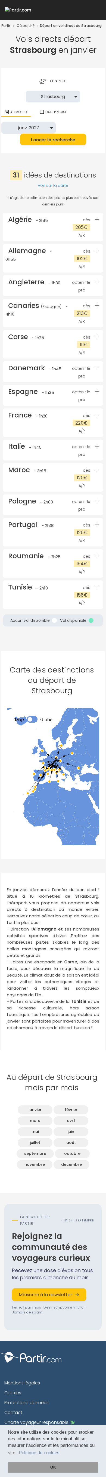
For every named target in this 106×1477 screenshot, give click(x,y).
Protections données (26, 1402)
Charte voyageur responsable (36, 1422)
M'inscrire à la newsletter (45, 1295)
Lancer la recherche (53, 140)
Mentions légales (22, 1383)
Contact (13, 1412)
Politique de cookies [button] (39, 1452)
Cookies (12, 1393)
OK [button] (53, 1467)
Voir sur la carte (53, 185)
